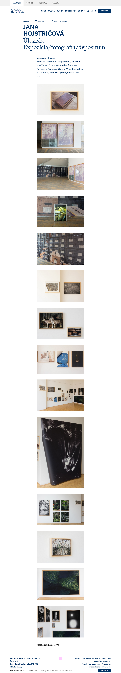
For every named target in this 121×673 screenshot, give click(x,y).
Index (43, 11)
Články (60, 11)
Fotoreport (70, 11)
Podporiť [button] (104, 11)
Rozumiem (104, 670)
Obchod (29, 3)
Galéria (55, 3)
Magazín (17, 3)
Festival (43, 3)
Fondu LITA (105, 667)
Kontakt (81, 11)
